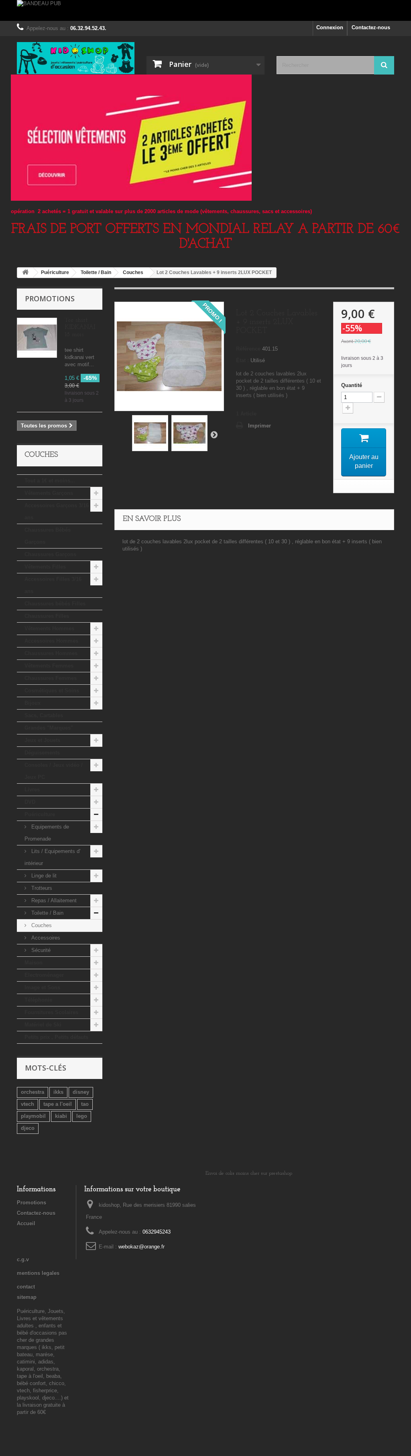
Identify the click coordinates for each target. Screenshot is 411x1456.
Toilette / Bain (46, 913)
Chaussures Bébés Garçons (47, 536)
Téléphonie (38, 1000)
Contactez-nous (371, 27)
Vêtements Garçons (48, 493)
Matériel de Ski (42, 1025)
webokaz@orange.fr (141, 1247)
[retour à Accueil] (25, 273)
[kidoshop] (75, 58)
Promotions (50, 298)
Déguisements (42, 753)
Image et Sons (42, 987)
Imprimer (259, 426)
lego (81, 1116)
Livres (32, 789)
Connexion (329, 27)
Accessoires (45, 938)
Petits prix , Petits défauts (56, 1037)
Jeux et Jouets (42, 740)
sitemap (27, 1297)
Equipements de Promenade (46, 833)
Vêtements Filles (45, 567)
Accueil (26, 1223)
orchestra (32, 1092)
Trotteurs (41, 888)
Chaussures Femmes (50, 678)
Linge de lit (43, 876)
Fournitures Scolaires (51, 1012)
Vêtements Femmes (48, 666)
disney (81, 1092)
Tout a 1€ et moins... (49, 481)
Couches (41, 925)
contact (26, 1287)
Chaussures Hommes (50, 653)
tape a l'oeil (57, 1104)
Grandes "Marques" (48, 728)
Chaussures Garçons (50, 554)
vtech (27, 1104)
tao (85, 1104)
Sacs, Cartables (43, 715)
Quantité (351, 385)
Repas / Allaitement (53, 900)
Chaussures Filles (46, 616)
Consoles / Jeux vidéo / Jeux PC (53, 771)
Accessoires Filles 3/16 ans (52, 585)
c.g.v (23, 1259)
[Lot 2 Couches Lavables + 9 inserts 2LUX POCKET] (150, 433)
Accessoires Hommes (51, 641)
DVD (29, 802)
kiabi (61, 1116)
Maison (33, 963)
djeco (28, 1128)
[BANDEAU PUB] (205, 10)
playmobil (33, 1116)
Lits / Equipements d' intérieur (52, 857)
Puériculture (39, 814)
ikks (58, 1092)
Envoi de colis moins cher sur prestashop (249, 1173)
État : (242, 360)
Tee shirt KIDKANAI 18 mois (80, 327)
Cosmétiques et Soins (51, 691)
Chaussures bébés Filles (54, 604)
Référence (248, 349)
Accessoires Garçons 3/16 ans (56, 511)
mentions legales (38, 1273)
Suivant (214, 434)
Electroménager (44, 975)
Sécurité (40, 950)
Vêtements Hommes (49, 628)
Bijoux (32, 703)
